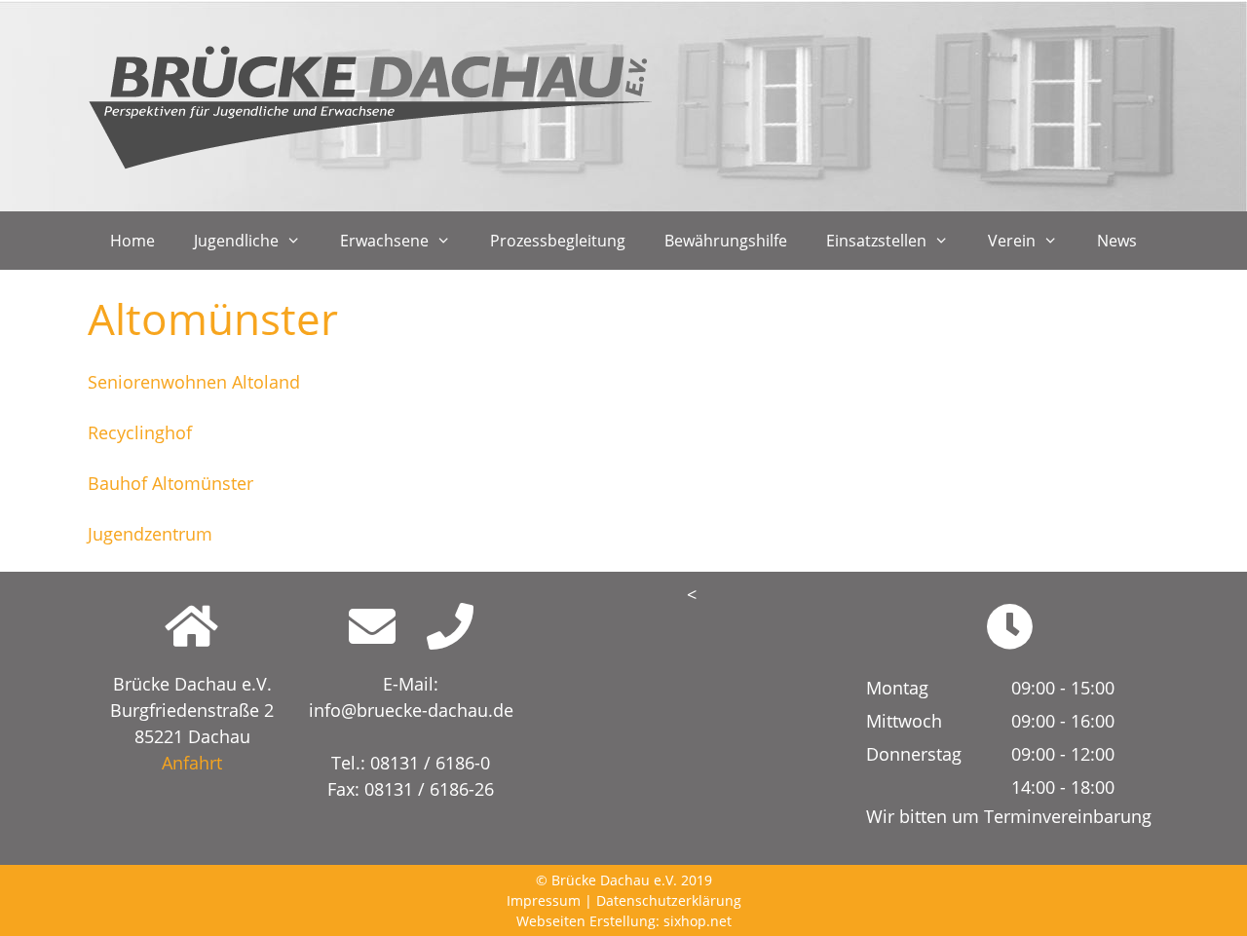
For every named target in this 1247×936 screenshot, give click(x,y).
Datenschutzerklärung (668, 900)
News (1117, 240)
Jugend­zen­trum (150, 533)
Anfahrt (192, 762)
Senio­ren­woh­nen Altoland (194, 381)
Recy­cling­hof (140, 432)
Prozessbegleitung (557, 240)
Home (132, 240)
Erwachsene (384, 240)
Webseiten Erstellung (586, 921)
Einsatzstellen (876, 240)
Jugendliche (236, 240)
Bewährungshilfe (725, 240)
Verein (1012, 240)
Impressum (544, 900)
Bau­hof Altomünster (170, 483)
